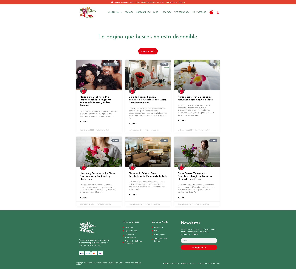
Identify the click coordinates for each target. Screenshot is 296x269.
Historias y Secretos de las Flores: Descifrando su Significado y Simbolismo (97, 176)
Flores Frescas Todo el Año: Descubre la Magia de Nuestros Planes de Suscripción (195, 176)
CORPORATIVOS (143, 12)
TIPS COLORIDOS (181, 12)
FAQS (155, 12)
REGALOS (129, 12)
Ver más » (83, 122)
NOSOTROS (166, 12)
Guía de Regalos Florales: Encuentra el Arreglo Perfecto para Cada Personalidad (147, 100)
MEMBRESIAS (113, 12)
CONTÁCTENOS (199, 12)
